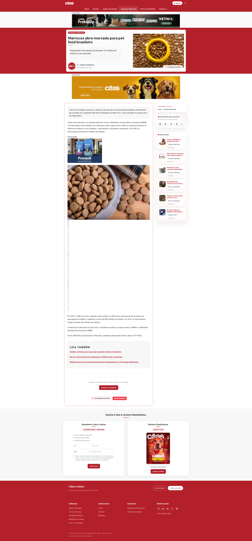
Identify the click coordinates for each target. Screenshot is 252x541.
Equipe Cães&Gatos (87, 65)
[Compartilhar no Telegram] (176, 124)
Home (160, 109)
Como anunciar (159, 488)
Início (87, 9)
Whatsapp (101, 515)
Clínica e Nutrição (75, 508)
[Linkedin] (163, 508)
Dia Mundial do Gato (134, 512)
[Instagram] (158, 508)
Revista (96, 9)
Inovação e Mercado (128, 9)
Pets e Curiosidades (147, 9)
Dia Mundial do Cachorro (136, 508)
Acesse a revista (158, 471)
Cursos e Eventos (75, 512)
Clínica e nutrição (110, 9)
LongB (89, 536)
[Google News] (176, 508)
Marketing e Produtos (76, 519)
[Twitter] (172, 508)
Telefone (101, 512)
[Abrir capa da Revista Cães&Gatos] (158, 448)
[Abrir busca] (185, 3)
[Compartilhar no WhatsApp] (160, 124)
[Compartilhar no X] (171, 124)
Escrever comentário (108, 388)
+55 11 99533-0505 (164, 514)
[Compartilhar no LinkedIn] (165, 124)
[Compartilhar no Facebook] (182, 124)
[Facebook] (167, 508)
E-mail (100, 508)
